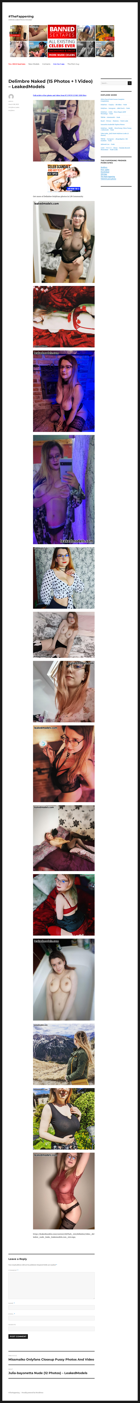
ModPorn (104, 167)
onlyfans (11, 110)
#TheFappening (21, 16)
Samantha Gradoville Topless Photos (113, 124)
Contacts (46, 64)
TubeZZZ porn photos (108, 179)
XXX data (104, 174)
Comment (13, 1270)
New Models (33, 64)
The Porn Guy (73, 64)
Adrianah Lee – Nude (108, 144)
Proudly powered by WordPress (32, 1393)
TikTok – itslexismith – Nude (110, 117)
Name (11, 1303)
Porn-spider (105, 170)
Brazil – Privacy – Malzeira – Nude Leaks (114, 121)
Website (12, 1324)
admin (10, 101)
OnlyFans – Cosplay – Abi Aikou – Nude (114, 104)
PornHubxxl (105, 172)
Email (11, 1314)
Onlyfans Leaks (13, 107)
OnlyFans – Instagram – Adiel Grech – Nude (115, 108)
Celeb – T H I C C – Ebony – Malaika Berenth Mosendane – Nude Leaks (115, 148)
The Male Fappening (108, 177)
